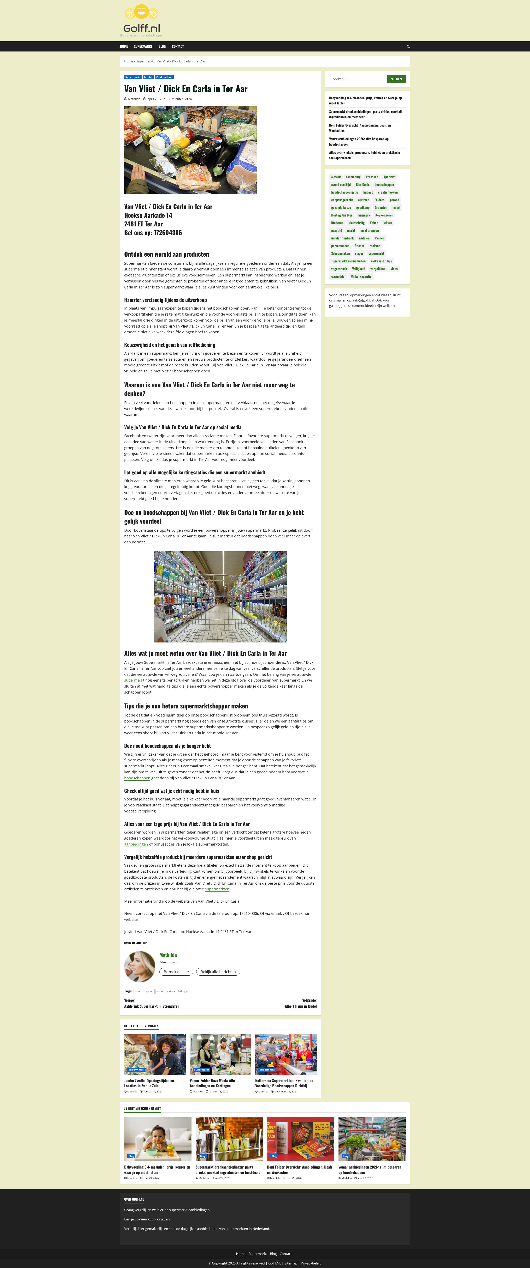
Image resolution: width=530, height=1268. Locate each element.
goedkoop (363, 207)
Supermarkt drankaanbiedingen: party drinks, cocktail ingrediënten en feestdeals (365, 114)
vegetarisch (339, 268)
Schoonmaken (340, 253)
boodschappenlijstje (344, 192)
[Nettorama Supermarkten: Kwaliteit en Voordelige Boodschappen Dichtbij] (286, 1054)
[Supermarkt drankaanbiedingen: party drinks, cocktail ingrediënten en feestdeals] (229, 1139)
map (293, 1263)
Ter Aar (148, 77)
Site (287, 1263)
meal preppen (369, 230)
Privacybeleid (311, 1263)
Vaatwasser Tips (381, 260)
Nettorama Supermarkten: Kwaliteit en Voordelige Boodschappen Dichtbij (284, 1083)
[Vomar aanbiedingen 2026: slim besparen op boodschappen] (372, 1139)
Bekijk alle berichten (218, 971)
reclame (375, 245)
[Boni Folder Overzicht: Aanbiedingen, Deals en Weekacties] (300, 1139)
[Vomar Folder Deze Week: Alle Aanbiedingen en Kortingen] (220, 1054)
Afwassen (372, 176)
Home (124, 46)
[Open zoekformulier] (408, 46)
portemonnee (340, 245)
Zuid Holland (164, 77)
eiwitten (363, 199)
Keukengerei (384, 215)
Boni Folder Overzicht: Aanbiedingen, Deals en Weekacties (299, 1169)
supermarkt (134, 680)
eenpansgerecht (342, 199)
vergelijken (377, 268)
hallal (396, 207)
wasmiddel (338, 276)
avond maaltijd (341, 184)
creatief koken (388, 192)
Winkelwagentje (361, 276)
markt (351, 230)
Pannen (379, 238)
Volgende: (301, 1003)
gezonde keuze (341, 207)
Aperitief (389, 176)
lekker (387, 222)
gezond (394, 199)
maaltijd (336, 230)
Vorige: (151, 1003)
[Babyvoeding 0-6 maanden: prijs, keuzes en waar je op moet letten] (158, 1139)
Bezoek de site (176, 971)
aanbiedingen (136, 844)
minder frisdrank (342, 238)
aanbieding (353, 176)
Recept (359, 245)
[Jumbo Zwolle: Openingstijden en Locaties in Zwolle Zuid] (155, 1054)
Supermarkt (143, 46)
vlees (394, 268)
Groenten (381, 207)
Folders (379, 199)
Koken (374, 222)
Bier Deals (363, 184)
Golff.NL (274, 1263)
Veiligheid (358, 268)
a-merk (336, 176)
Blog (162, 46)
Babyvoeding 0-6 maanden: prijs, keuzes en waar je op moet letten (157, 1169)
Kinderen (337, 222)
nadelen (364, 238)
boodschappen (137, 777)
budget (368, 192)
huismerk (364, 215)
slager (359, 253)
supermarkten (217, 888)
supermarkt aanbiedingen (173, 991)
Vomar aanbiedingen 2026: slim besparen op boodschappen (369, 1169)
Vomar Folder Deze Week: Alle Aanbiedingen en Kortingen (212, 1083)
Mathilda (134, 99)
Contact (178, 46)
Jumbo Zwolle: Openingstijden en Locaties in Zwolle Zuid (149, 1083)
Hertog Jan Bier (341, 215)
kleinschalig (357, 222)
